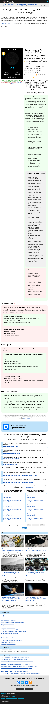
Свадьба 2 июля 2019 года (10, 464)
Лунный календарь (10, 4)
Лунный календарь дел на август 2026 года (9, 633)
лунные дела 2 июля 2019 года (11, 458)
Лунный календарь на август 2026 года (8, 628)
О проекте (3, 698)
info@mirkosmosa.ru (12, 696)
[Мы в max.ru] (18, 430)
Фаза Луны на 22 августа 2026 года (7, 618)
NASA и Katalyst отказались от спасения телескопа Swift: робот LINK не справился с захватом (19, 666)
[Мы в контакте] (26, 682)
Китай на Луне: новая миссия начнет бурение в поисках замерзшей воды (15, 657)
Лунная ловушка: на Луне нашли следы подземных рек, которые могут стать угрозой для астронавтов (21, 662)
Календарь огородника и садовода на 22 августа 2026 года (12, 622)
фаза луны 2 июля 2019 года (10, 446)
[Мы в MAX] (18, 682)
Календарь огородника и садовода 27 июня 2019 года (12, 514)
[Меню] (1, 2)
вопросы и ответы (26, 418)
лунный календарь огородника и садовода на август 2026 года (20, 475)
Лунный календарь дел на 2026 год (7, 642)
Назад (19, 689)
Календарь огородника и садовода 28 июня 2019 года (12, 510)
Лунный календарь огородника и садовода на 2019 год (26, 4)
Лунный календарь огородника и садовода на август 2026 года (13, 631)
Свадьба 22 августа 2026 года (6, 625)
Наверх (29, 689)
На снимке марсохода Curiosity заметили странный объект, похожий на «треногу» (17, 661)
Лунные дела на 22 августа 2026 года (8, 624)
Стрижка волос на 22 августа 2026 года (8, 620)
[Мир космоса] (4, 1)
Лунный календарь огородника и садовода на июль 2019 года (13, 5)
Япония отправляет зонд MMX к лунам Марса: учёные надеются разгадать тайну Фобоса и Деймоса (20, 673)
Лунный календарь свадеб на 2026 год (8, 644)
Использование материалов (11, 698)
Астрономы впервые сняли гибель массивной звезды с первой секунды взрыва (16, 668)
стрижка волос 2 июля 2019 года (11, 453)
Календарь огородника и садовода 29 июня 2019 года (12, 505)
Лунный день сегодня (5, 616)
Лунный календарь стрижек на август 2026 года (10, 629)
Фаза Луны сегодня (4, 615)
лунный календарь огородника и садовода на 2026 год (18, 482)
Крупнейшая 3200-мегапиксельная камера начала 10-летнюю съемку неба (15, 664)
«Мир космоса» (4, 693)
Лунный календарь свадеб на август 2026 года (10, 635)
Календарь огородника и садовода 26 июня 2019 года (12, 519)
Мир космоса (3, 4)
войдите (12, 83)
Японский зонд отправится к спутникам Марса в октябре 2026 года (14, 659)
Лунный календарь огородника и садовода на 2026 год (11, 640)
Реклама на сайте (21, 698)
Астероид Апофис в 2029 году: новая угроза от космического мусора (14, 671)
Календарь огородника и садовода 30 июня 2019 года (12, 501)
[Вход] (47, 2)
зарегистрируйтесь (19, 82)
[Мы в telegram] (22, 682)
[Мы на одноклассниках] (30, 682)
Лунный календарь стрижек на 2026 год (8, 638)
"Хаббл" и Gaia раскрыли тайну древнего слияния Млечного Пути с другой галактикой (18, 669)
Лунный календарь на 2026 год (7, 637)
